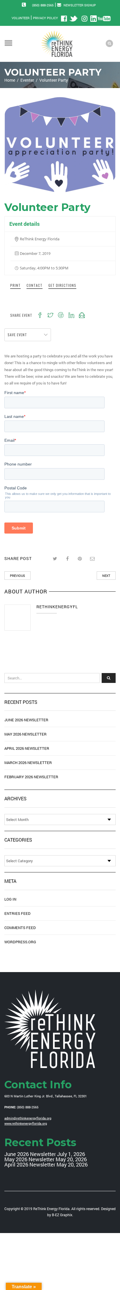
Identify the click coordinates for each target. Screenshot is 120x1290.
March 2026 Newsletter (28, 762)
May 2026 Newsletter (25, 734)
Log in (10, 899)
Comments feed (20, 927)
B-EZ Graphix (62, 1215)
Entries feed (17, 913)
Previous (17, 575)
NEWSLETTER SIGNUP (79, 5)
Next (106, 575)
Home (9, 80)
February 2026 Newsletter (31, 776)
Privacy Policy (45, 18)
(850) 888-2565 (43, 5)
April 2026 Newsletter (26, 748)
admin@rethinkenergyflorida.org (27, 1118)
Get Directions (62, 285)
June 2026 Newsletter (26, 719)
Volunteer (20, 18)
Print (15, 285)
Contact (35, 285)
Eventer (27, 80)
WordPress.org (20, 941)
